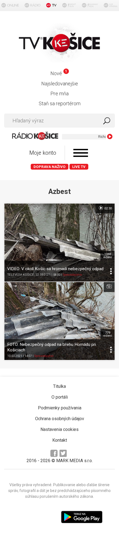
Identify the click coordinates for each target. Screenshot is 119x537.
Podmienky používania (59, 407)
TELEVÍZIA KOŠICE (20, 275)
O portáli (59, 397)
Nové (58, 73)
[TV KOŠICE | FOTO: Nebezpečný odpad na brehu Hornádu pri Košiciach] (59, 321)
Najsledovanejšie (59, 83)
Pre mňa (59, 93)
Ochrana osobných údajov (59, 418)
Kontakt (59, 440)
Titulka (59, 386)
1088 (107, 255)
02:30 (108, 208)
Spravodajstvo (72, 275)
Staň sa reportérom (60, 103)
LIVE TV (79, 167)
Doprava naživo (49, 167)
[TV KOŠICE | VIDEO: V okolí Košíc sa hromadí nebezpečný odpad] (59, 242)
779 (107, 334)
